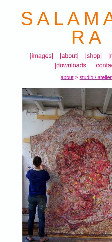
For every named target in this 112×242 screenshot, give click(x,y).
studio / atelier (96, 77)
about (67, 77)
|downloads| (71, 65)
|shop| (93, 55)
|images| (41, 55)
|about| (69, 55)
